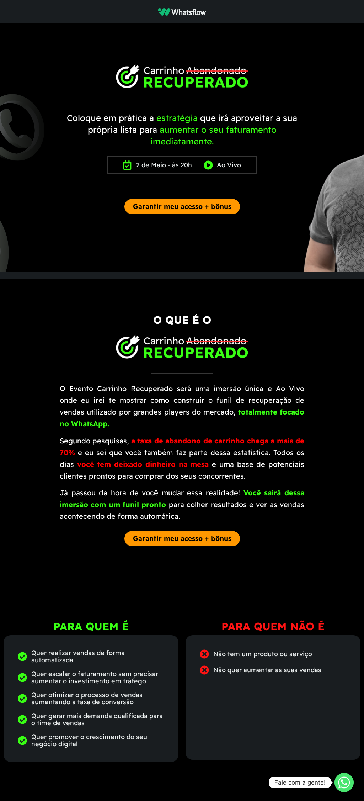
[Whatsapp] (344, 782)
